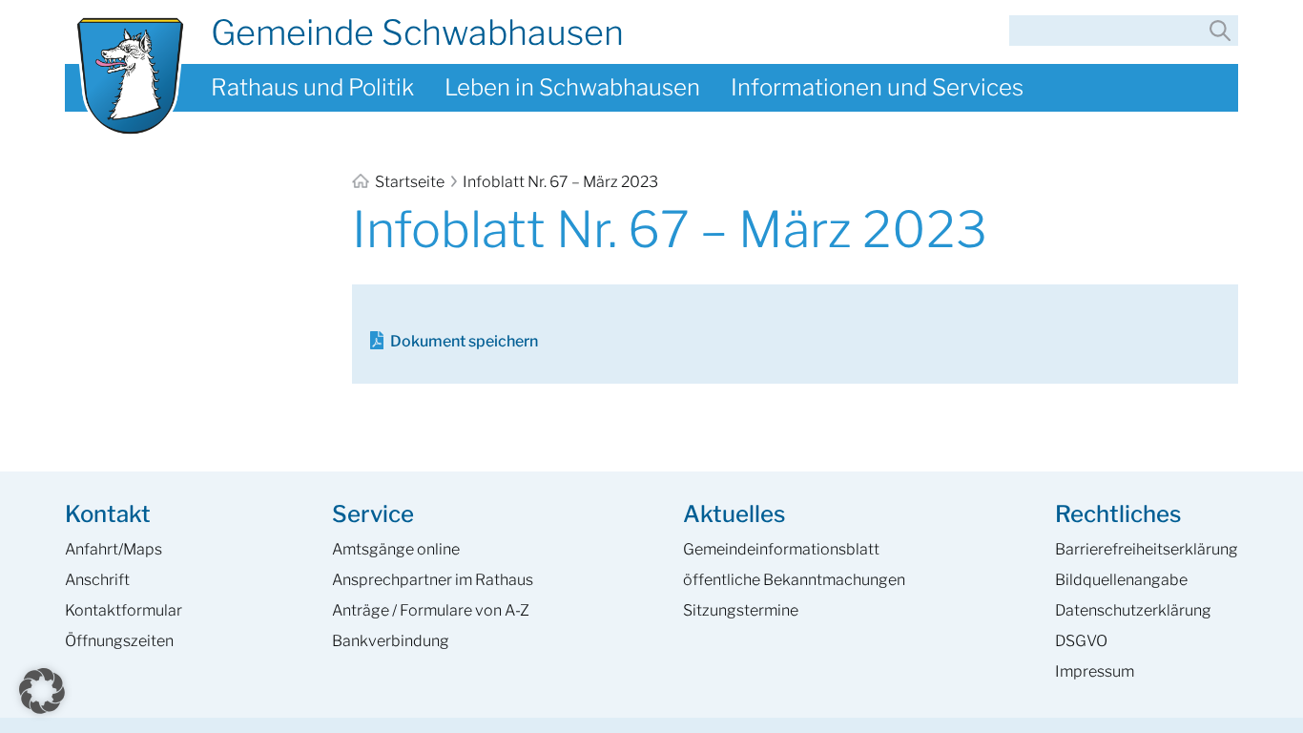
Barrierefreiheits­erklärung (1146, 549)
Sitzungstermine (740, 610)
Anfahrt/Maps (113, 549)
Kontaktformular (123, 610)
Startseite (409, 182)
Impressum (1094, 671)
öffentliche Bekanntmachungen (794, 580)
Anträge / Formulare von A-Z (430, 610)
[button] (42, 691)
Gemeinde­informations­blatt (781, 549)
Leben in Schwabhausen (572, 87)
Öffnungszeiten (119, 641)
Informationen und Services (877, 87)
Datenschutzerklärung (1133, 610)
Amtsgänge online (396, 549)
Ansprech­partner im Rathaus (432, 580)
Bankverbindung (390, 641)
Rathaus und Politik (312, 87)
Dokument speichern (464, 341)
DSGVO (1081, 641)
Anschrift (97, 580)
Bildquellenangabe (1121, 580)
